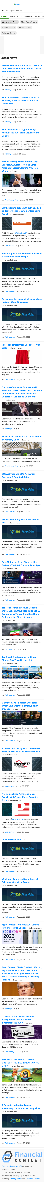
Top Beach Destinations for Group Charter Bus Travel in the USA (19, 660)
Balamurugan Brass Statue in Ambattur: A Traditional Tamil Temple (22, 256)
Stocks (4, 16)
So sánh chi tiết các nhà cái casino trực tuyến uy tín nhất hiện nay (22, 302)
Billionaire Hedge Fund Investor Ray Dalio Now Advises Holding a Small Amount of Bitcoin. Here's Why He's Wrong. (20, 166)
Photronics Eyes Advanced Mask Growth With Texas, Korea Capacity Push (20, 797)
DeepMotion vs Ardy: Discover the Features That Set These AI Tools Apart (22, 565)
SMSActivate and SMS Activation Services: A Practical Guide (18, 477)
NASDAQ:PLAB (18, 819)
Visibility (8, 90)
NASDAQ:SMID (21, 233)
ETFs (19, 16)
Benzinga (8, 429)
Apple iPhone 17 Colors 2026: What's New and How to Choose (22, 926)
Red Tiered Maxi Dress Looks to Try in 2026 (21, 346)
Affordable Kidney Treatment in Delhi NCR (21, 521)
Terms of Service (33, 1179)
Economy (28, 16)
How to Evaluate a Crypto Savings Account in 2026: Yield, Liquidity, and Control (20, 132)
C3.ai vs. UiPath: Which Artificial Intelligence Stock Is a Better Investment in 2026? (18, 1019)
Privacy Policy (16, 1179)
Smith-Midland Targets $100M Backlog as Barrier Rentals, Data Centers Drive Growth (21, 211)
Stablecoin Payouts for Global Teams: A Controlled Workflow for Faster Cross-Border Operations (22, 68)
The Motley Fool (11, 200)
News (12, 16)
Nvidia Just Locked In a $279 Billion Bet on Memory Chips (22, 438)
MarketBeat (9, 246)
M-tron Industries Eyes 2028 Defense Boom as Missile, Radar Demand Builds (21, 751)
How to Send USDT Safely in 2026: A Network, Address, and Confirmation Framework (20, 100)
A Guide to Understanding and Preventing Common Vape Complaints (21, 1108)
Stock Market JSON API (12, 1166)
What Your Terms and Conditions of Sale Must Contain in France (20, 882)
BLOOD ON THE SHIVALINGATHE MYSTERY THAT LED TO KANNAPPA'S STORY (20, 1062)
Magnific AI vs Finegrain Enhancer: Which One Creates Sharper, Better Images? (20, 705)
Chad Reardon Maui (19, 839)
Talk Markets (10, 291)
